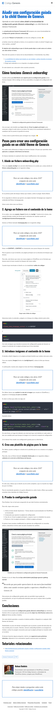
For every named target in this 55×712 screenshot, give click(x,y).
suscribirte (39, 690)
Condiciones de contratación (40, 706)
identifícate (20, 184)
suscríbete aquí (33, 184)
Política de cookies (29, 706)
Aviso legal (10, 706)
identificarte (28, 690)
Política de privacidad (19, 706)
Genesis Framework (8, 657)
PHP (16, 657)
